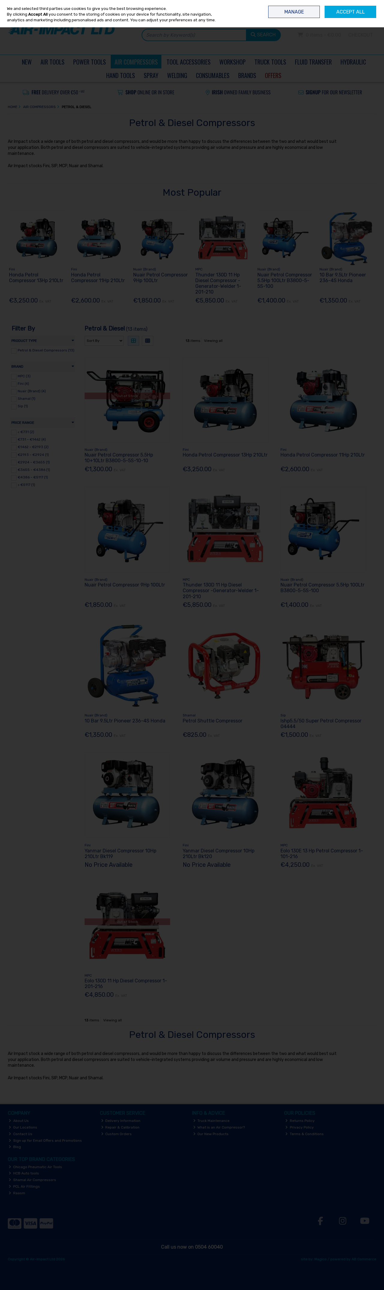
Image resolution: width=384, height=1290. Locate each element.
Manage (294, 12)
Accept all (350, 12)
